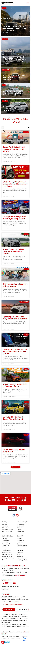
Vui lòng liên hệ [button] (14, 602)
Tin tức (4, 8)
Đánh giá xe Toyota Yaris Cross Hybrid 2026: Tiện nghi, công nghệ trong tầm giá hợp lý (15, 59)
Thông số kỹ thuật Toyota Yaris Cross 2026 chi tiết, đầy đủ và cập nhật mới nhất (14, 108)
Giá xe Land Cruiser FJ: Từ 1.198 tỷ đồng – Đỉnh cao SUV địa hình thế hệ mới (14, 28)
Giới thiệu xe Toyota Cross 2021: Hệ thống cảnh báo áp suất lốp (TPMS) (15, 352)
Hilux (3, 85)
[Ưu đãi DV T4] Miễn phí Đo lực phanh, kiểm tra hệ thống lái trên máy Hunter (15, 184)
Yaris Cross (5, 38)
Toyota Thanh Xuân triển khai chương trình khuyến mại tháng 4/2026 (14, 149)
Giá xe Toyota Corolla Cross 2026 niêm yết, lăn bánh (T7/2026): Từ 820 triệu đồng (14, 77)
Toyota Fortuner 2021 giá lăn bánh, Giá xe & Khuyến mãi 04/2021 (13, 251)
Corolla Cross (5, 69)
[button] (3, 127)
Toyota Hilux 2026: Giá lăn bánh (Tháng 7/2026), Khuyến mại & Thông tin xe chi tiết (13, 93)
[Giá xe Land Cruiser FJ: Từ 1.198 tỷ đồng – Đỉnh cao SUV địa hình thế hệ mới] (15, 21)
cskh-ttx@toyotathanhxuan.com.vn (14, 604)
